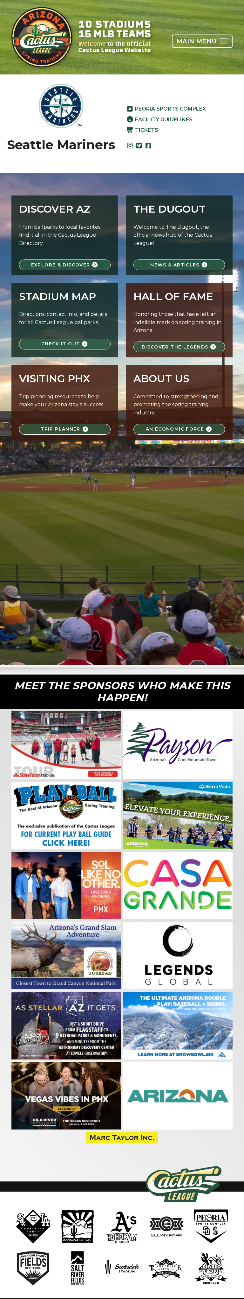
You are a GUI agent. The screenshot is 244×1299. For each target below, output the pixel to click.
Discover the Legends (176, 346)
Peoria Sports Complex (170, 109)
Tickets (146, 130)
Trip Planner (61, 429)
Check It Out (61, 343)
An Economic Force (176, 429)
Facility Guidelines (163, 120)
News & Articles (175, 264)
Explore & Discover (61, 264)
